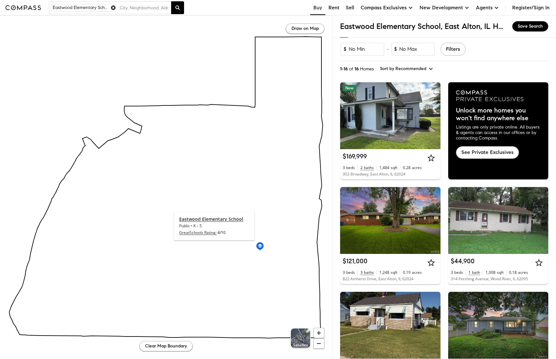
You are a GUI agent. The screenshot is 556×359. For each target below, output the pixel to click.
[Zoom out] (318, 343)
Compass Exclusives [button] (384, 7)
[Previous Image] (348, 116)
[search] (177, 7)
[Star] (431, 158)
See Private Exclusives (487, 152)
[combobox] (144, 8)
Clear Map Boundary (166, 346)
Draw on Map (305, 28)
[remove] (113, 7)
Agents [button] (484, 7)
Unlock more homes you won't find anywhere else (492, 114)
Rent (334, 7)
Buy (317, 7)
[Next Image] (433, 116)
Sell (350, 7)
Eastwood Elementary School (211, 219)
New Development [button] (441, 7)
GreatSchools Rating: (198, 232)
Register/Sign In (531, 7)
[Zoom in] (318, 333)
